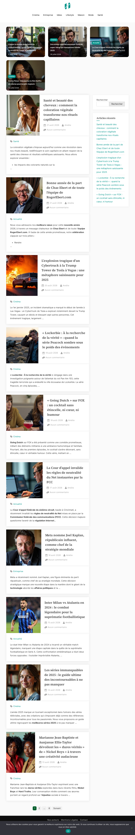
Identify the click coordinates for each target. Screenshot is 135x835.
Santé (100, 15)
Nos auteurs (53, 820)
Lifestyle (70, 15)
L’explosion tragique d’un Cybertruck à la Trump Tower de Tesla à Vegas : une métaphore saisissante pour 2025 (63, 270)
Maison (81, 15)
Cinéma (35, 15)
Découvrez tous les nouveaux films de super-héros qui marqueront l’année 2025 (66, 47)
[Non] (131, 828)
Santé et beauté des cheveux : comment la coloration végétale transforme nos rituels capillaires (61, 110)
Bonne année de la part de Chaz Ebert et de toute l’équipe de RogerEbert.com (110, 148)
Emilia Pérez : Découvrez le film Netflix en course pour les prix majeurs (25, 82)
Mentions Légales (69, 820)
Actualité (96, 43)
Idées (59, 15)
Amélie (68, 125)
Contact (84, 820)
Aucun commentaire (56, 130)
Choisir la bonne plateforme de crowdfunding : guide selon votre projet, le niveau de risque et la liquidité (25, 47)
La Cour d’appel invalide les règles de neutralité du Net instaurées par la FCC (108, 48)
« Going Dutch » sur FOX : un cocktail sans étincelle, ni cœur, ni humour (110, 198)
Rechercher (102, 99)
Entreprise (48, 15)
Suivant (57, 808)
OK (68, 831)
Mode (91, 15)
